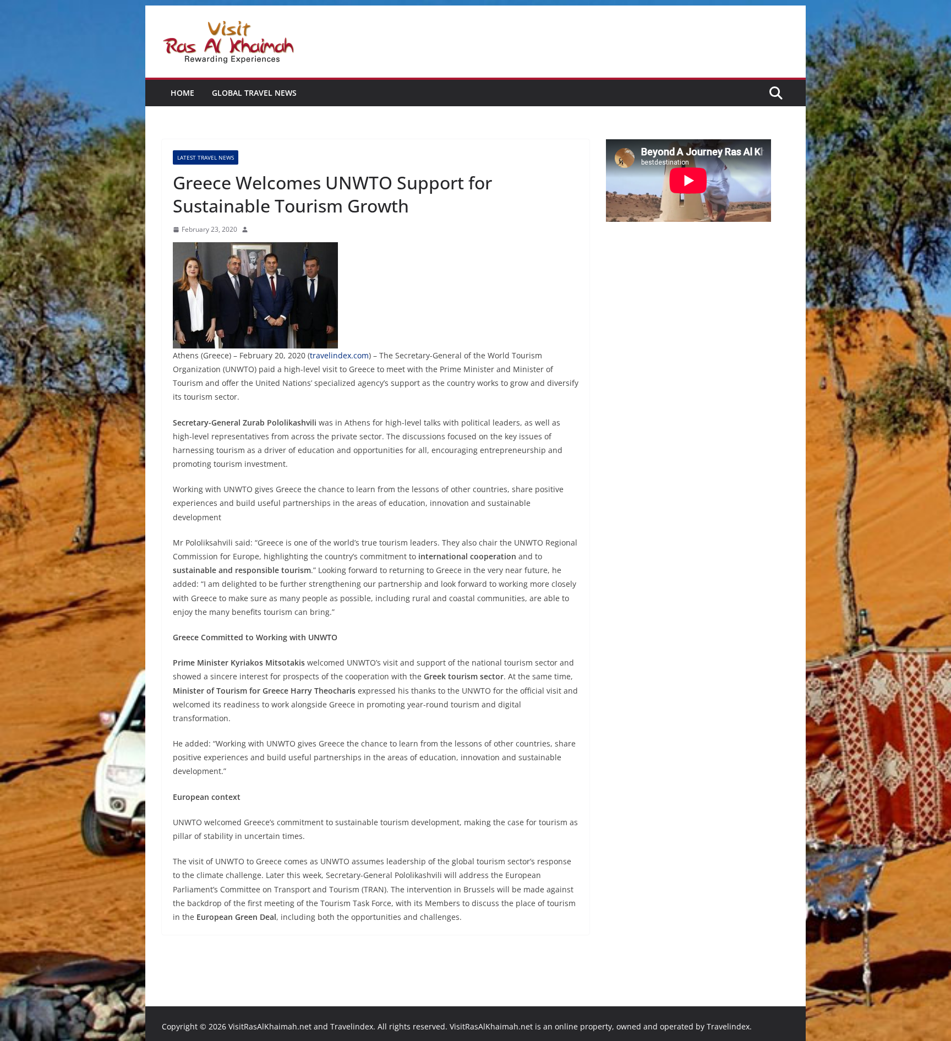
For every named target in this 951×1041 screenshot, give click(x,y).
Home (182, 93)
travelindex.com (339, 355)
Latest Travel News (205, 157)
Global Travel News (254, 93)
